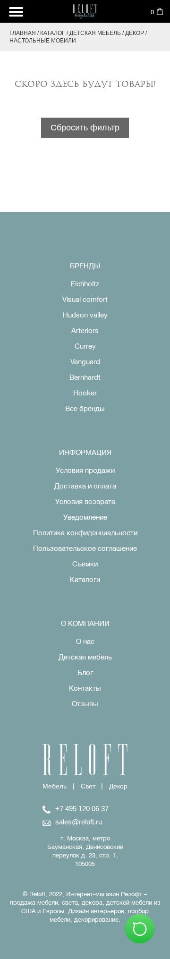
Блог (85, 672)
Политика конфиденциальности (85, 533)
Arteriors (85, 330)
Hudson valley (85, 315)
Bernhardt (85, 377)
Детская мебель (95, 33)
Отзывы (85, 704)
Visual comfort (85, 299)
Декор (134, 33)
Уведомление (85, 517)
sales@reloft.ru (78, 822)
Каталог (52, 33)
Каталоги (85, 579)
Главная (22, 33)
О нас (85, 641)
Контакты (85, 688)
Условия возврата (85, 501)
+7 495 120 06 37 (82, 809)
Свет (88, 786)
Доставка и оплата (85, 486)
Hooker (85, 393)
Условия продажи (85, 470)
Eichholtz (85, 284)
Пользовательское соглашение (85, 548)
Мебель (54, 786)
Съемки (85, 564)
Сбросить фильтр (85, 127)
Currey (85, 346)
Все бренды (85, 408)
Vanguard (85, 362)
